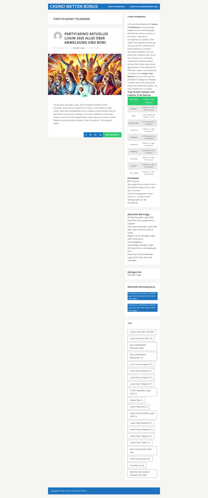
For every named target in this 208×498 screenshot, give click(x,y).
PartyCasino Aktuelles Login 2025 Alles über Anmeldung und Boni (86, 38)
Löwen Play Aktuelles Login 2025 (142, 415)
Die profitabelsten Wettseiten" (138, 356)
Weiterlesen (111, 135)
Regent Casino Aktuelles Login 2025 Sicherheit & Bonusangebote (141, 238)
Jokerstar (134, 109)
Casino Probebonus (116, 7)
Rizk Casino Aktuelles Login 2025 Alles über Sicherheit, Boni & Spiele (142, 229)
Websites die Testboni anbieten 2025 (140, 473)
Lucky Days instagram (141, 377)
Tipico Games (134, 173)
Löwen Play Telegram (141, 436)
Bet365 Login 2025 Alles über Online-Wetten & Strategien (141, 296)
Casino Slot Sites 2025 (141, 338)
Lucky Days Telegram (141, 384)
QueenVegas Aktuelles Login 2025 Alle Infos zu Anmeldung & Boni (141, 248)
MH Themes (82, 491)
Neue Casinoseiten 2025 (141, 451)
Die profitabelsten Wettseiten (138, 346)
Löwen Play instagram (141, 429)
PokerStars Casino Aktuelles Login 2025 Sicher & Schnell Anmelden (140, 257)
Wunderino (134, 130)
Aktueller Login (78, 48)
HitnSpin (134, 166)
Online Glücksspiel (140, 458)
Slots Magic (134, 159)
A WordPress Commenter (137, 293)
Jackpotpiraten (134, 123)
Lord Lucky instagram (141, 364)
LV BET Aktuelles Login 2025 (140, 392)
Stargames (133, 137)
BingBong (133, 152)
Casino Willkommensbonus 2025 (144, 7)
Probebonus (137, 465)
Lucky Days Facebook (141, 370)
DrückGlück (134, 144)
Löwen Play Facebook (141, 423)
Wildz (134, 116)
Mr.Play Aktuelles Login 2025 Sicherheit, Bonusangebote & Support (140, 220)
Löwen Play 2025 (139, 406)
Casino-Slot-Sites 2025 (142, 332)
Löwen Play (136, 400)
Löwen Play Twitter (140, 442)
